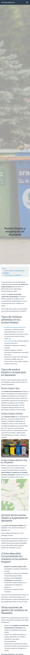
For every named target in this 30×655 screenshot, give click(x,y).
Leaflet (19, 510)
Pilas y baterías (9, 341)
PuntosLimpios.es (8, 2)
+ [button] (3, 481)
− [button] (3, 483)
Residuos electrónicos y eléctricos (14, 327)
